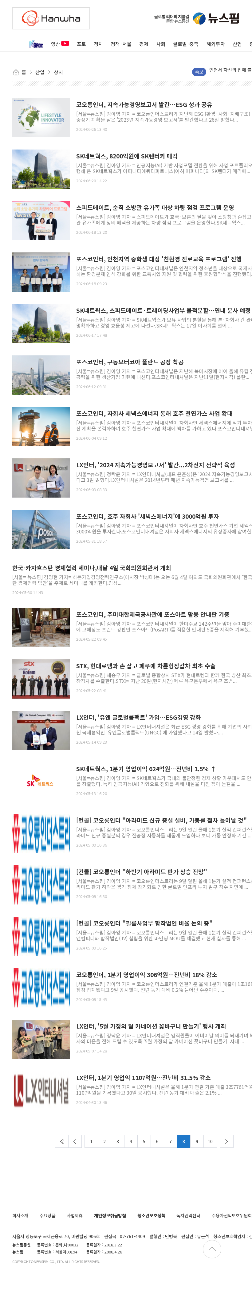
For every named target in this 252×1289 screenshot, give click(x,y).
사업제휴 (75, 1215)
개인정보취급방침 (110, 1215)
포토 (81, 43)
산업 (237, 43)
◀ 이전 (75, 1141)
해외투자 (216, 43)
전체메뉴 (18, 44)
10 (210, 1141)
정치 (98, 43)
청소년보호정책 (151, 1215)
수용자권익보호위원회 (232, 1215)
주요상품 (48, 1215)
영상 (55, 43)
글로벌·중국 (186, 43)
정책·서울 (121, 43)
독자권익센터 (188, 1215)
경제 (143, 43)
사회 (160, 43)
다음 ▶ (227, 1141)
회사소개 (20, 1215)
